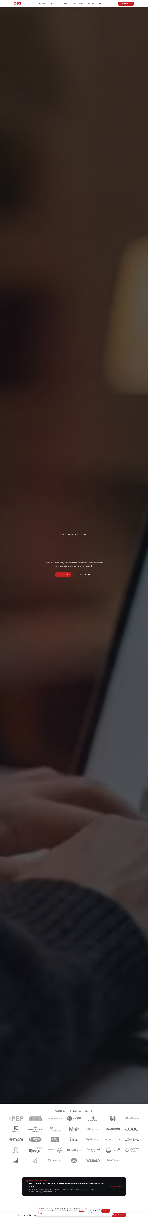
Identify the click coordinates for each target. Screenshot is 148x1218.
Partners (90, 3)
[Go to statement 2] (69, 557)
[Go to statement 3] (71, 557)
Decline (95, 1211)
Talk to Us (62, 575)
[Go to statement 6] (81, 557)
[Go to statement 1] (67, 557)
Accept (105, 1211)
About (100, 3)
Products (54, 3)
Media (81, 3)
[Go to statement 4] (74, 557)
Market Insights (70, 3)
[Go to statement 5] (77, 557)
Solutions (42, 3)
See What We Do (83, 575)
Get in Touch (125, 3)
